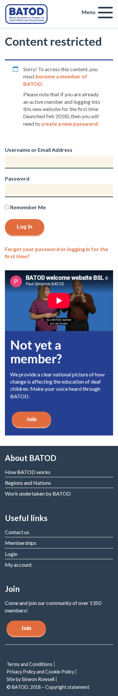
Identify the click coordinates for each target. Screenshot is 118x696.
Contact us (17, 532)
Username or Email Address (38, 150)
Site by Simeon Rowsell (30, 679)
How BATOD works (27, 472)
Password (17, 178)
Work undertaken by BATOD (38, 493)
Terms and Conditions (29, 664)
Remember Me (27, 207)
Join (31, 419)
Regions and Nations (28, 483)
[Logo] (26, 13)
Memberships (20, 543)
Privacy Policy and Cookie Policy (40, 671)
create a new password (69, 123)
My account (18, 565)
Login (11, 554)
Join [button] (26, 628)
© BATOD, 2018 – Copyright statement (48, 687)
